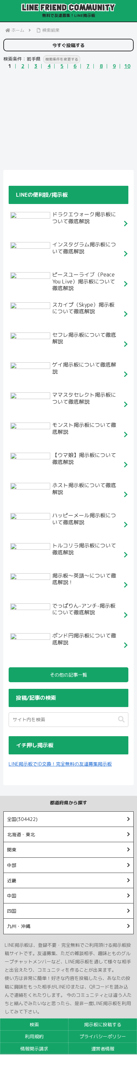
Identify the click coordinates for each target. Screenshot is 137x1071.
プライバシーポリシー (102, 1036)
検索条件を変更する (61, 59)
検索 (34, 1024)
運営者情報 (102, 1049)
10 (127, 66)
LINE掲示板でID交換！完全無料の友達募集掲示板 (60, 764)
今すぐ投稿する (68, 45)
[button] (121, 719)
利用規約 (34, 1036)
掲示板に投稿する (102, 1024)
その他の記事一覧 (68, 675)
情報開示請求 (34, 1049)
